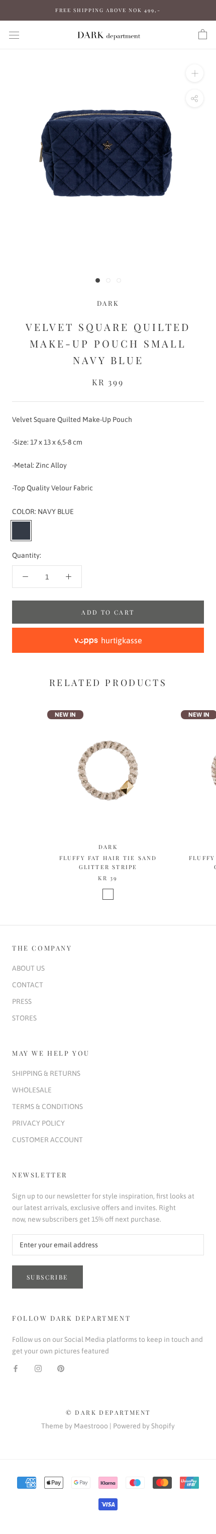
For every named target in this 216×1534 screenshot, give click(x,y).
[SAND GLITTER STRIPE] (108, 894)
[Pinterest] (60, 1368)
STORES (24, 1018)
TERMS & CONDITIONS (47, 1106)
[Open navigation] (14, 34)
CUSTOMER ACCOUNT (47, 1140)
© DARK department (108, 1412)
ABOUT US (28, 968)
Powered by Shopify (144, 1426)
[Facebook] (15, 1368)
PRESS (22, 1001)
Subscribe (47, 1277)
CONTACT (27, 985)
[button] (108, 640)
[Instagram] (38, 1368)
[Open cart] (202, 35)
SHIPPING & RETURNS (46, 1073)
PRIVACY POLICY (38, 1123)
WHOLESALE (32, 1090)
